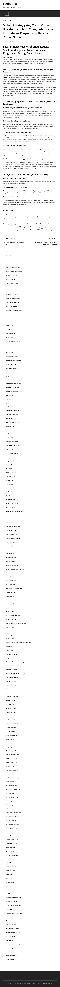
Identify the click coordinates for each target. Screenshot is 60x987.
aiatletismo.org (10, 716)
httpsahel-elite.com (11, 847)
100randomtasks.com (12, 565)
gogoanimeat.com (11, 925)
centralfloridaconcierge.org (14, 588)
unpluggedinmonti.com (12, 754)
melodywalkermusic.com (13, 267)
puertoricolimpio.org (12, 283)
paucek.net (9, 349)
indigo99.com (9, 863)
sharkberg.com (10, 635)
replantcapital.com (11, 762)
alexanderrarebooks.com (13, 298)
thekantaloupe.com (11, 457)
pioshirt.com (9, 689)
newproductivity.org (11, 561)
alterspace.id (9, 874)
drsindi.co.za (9, 488)
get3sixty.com (10, 739)
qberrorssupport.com (12, 751)
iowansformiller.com (11, 519)
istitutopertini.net (11, 407)
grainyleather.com (11, 700)
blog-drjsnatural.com (12, 855)
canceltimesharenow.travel (13, 360)
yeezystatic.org (10, 480)
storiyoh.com (9, 352)
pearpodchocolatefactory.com (15, 913)
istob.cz (8, 496)
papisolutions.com (11, 291)
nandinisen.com (10, 743)
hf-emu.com (9, 395)
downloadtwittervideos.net (13, 897)
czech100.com (10, 611)
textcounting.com (11, 948)
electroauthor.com (11, 515)
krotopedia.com (10, 882)
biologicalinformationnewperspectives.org (18, 662)
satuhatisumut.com (11, 955)
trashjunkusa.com (11, 712)
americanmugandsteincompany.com (16, 623)
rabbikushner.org (11, 333)
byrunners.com (10, 631)
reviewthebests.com (11, 843)
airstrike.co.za (10, 484)
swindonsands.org (11, 727)
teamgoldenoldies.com (12, 928)
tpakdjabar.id (9, 886)
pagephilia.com (10, 851)
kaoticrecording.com (12, 917)
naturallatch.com (10, 279)
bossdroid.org (10, 337)
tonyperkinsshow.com (12, 461)
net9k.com (9, 434)
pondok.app (9, 438)
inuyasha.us (9, 399)
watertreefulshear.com (12, 302)
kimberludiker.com (11, 685)
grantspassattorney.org (13, 944)
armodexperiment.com (12, 724)
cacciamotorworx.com (12, 356)
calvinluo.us (9, 550)
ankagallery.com (10, 646)
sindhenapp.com (10, 936)
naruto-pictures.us (11, 430)
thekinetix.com (10, 704)
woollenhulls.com (11, 600)
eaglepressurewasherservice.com (15, 511)
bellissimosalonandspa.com (14, 271)
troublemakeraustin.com (13, 677)
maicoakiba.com (10, 426)
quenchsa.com (10, 627)
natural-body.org (11, 581)
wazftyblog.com (10, 870)
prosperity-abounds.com (13, 747)
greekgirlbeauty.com (12, 295)
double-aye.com (10, 499)
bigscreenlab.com (11, 314)
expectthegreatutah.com (13, 526)
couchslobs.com (10, 592)
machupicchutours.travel (13, 422)
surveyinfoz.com (10, 322)
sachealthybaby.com (12, 901)
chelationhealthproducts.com (14, 859)
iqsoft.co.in (9, 403)
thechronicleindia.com (12, 453)
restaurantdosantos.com (13, 932)
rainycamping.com (11, 523)
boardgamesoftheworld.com (14, 310)
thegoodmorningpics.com (13, 836)
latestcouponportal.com (13, 542)
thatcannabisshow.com (12, 731)
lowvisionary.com (11, 418)
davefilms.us (9, 372)
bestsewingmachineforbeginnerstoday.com (18, 642)
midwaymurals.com (11, 669)
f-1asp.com (9, 380)
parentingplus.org (11, 546)
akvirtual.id (9, 890)
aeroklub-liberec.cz (11, 492)
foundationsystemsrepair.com (14, 318)
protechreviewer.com (12, 696)
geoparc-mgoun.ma (11, 275)
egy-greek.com (10, 376)
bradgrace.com (10, 608)
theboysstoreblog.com (12, 666)
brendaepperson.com (12, 654)
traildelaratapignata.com (13, 894)
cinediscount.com (11, 364)
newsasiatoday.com (11, 867)
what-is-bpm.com (11, 530)
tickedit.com (9, 329)
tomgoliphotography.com (13, 905)
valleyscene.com (10, 584)
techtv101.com (10, 449)
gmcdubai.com (10, 639)
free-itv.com (9, 573)
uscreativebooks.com (12, 503)
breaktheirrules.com (11, 735)
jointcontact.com (10, 577)
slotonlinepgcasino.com (12, 445)
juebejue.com (9, 325)
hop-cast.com (10, 553)
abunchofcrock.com (11, 619)
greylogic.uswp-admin (12, 387)
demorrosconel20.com (12, 306)
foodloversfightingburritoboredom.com (17, 720)
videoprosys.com (11, 472)
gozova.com (9, 940)
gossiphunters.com (11, 952)
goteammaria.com (11, 557)
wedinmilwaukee (10, 959)
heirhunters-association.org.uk (15, 391)
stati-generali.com (11, 681)
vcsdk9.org (9, 468)
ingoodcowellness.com (12, 287)
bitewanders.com (11, 708)
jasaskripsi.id (9, 878)
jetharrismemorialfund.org (13, 615)
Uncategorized (9, 20)
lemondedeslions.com (12, 414)
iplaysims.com (10, 596)
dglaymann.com (10, 658)
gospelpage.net (10, 345)
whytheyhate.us (10, 476)
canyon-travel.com (11, 758)
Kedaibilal (10, 4)
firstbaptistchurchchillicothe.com (15, 569)
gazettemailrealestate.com (13, 383)
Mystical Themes (47, 983)
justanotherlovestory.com (13, 410)
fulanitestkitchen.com (12, 693)
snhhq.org (9, 909)
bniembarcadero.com (12, 534)
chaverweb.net (10, 650)
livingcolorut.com (10, 507)
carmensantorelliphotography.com (16, 673)
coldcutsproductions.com (13, 538)
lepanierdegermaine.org (13, 341)
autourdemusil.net (11, 604)
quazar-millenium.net (12, 441)
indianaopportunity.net (12, 839)
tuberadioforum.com (12, 465)
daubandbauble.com (12, 368)
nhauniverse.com (10, 921)
